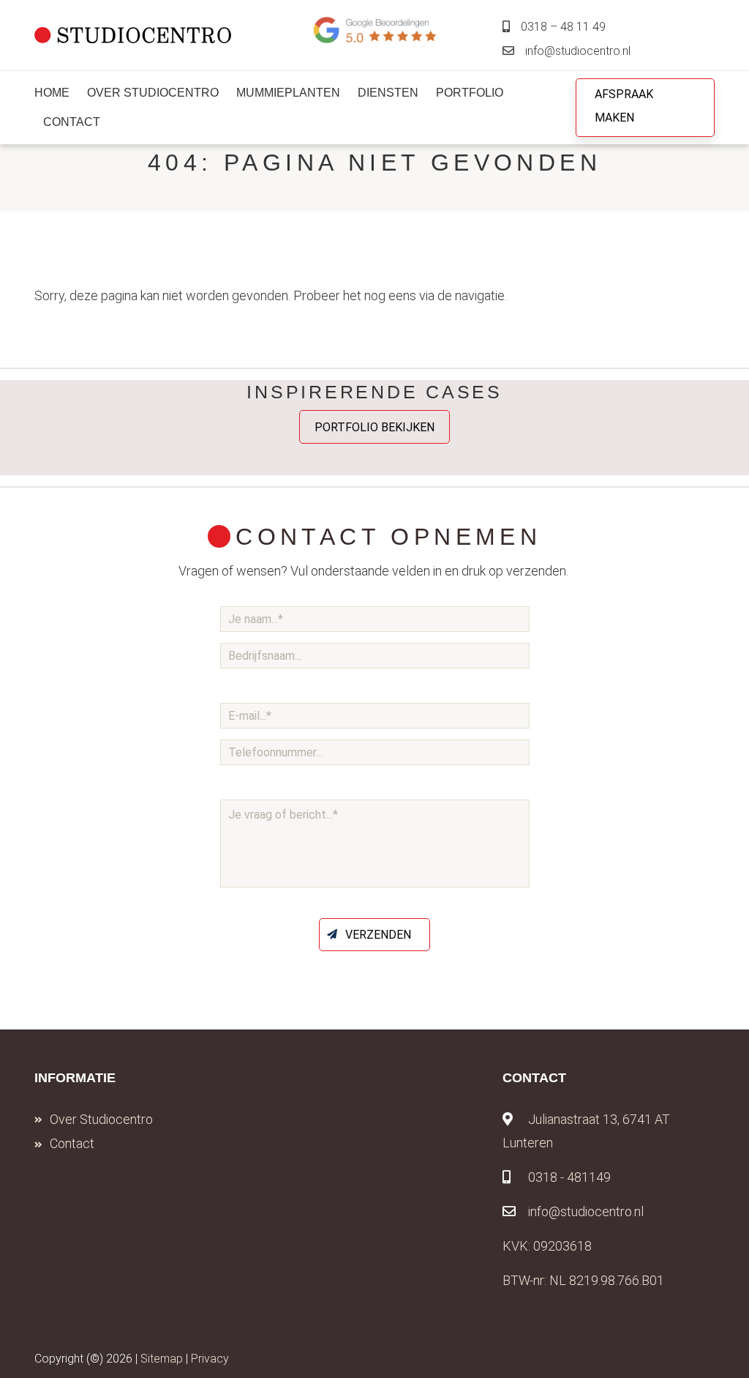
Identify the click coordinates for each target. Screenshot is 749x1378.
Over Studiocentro (101, 1119)
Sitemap (161, 1359)
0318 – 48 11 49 (563, 27)
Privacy (210, 1359)
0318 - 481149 (569, 1177)
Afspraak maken (624, 105)
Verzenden (378, 935)
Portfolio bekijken (374, 426)
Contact (72, 1143)
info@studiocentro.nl (578, 51)
